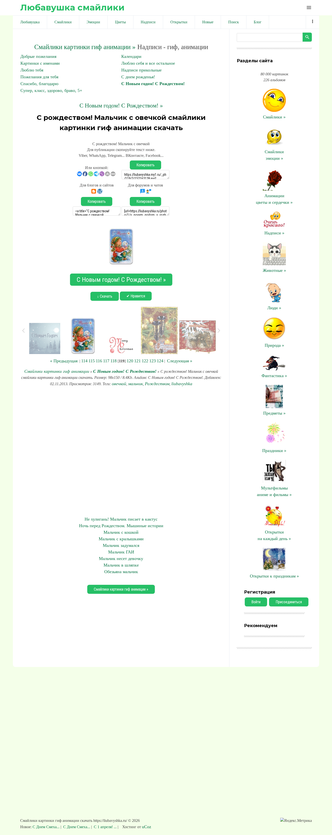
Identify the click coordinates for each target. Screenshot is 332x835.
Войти (256, 602)
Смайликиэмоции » (274, 155)
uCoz (146, 826)
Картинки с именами (40, 63)
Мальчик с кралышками (121, 538)
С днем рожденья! (138, 76)
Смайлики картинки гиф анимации (56, 371)
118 (113, 360)
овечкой (119, 383)
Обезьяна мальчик (121, 571)
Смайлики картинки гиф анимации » (85, 47)
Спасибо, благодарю (39, 83)
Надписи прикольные (141, 70)
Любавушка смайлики (72, 7)
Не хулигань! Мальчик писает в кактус (121, 519)
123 (152, 360)
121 (137, 360)
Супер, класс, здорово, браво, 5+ (51, 90)
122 (145, 360)
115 (91, 360)
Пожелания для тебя (39, 76)
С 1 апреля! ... (105, 827)
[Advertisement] (121, 451)
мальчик (135, 383)
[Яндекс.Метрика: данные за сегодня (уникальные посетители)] (296, 821)
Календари (131, 56)
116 (99, 360)
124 (160, 360)
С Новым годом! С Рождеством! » (121, 105)
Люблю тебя (31, 70)
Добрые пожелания (38, 56)
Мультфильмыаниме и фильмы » (274, 491)
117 (106, 360)
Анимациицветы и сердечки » (274, 199)
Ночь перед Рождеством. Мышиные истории (121, 525)
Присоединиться (289, 602)
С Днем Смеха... (47, 827)
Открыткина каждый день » (274, 535)
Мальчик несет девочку (121, 558)
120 (130, 360)
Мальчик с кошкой (121, 532)
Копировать (145, 165)
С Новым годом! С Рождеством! (153, 83)
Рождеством (157, 383)
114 (84, 360)
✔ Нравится (135, 296)
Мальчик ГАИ (121, 552)
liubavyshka (181, 383)
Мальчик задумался (121, 545)
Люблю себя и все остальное (148, 63)
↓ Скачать (104, 296)
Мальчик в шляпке (121, 565)
